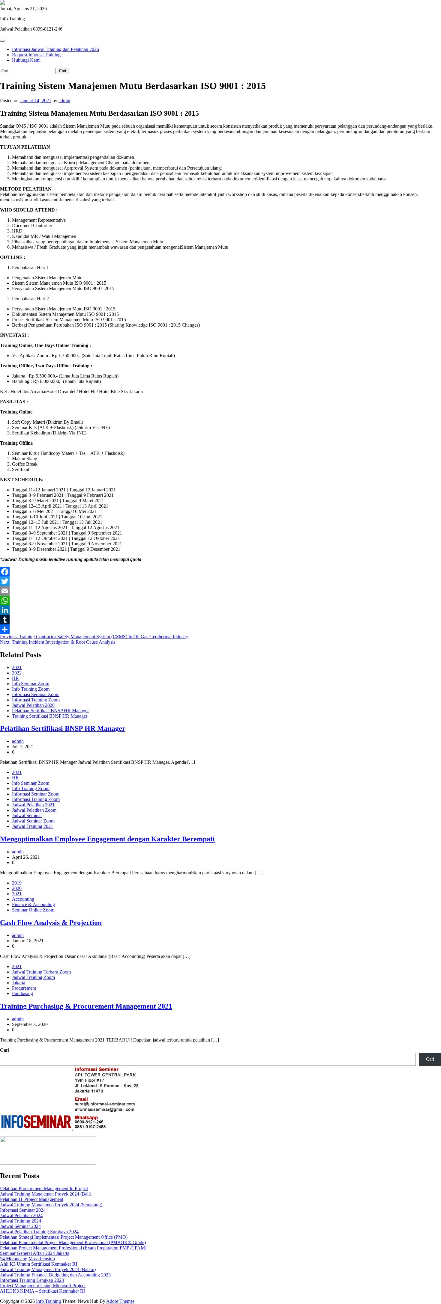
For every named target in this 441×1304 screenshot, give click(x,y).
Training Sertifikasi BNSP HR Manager (49, 716)
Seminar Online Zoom (33, 909)
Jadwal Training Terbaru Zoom (41, 971)
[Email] (220, 591)
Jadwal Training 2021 (32, 826)
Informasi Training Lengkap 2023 (32, 1280)
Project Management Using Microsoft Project (43, 1285)
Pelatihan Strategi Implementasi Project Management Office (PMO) (64, 1237)
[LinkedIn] (220, 610)
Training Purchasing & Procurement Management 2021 (86, 1006)
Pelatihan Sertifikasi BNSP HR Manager (50, 710)
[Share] (220, 629)
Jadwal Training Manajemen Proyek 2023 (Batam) (48, 1269)
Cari (4, 1050)
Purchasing (22, 993)
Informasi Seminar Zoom (35, 694)
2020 (17, 888)
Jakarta (18, 982)
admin (64, 100)
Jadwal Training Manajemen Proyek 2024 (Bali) (45, 1193)
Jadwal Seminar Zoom (33, 820)
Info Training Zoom (31, 689)
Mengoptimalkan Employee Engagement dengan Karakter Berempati (107, 839)
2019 (17, 882)
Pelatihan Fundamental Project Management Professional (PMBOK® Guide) (73, 1242)
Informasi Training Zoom (36, 699)
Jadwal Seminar (27, 815)
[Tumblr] (220, 619)
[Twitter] (220, 581)
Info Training (12, 18)
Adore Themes (120, 1301)
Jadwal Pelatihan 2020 (33, 705)
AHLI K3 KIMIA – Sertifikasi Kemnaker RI (42, 1291)
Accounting (23, 899)
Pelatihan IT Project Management (31, 1199)
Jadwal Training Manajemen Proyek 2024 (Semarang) (51, 1204)
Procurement (24, 988)
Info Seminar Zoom (30, 683)
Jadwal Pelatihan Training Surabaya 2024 (39, 1231)
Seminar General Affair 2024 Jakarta (34, 1253)
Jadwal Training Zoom (33, 977)
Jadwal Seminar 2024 (20, 1226)
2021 (17, 667)
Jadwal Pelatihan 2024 (21, 1215)
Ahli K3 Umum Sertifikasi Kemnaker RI (38, 1264)
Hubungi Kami (26, 60)
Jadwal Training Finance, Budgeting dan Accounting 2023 (55, 1274)
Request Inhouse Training (36, 54)
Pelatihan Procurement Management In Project (44, 1188)
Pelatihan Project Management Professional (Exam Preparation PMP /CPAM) (73, 1247)
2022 (17, 672)
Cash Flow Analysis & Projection (51, 922)
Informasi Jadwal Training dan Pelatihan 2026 (55, 49)
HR (15, 678)
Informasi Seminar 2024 (23, 1210)
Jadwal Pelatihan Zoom (34, 810)
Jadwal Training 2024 (20, 1220)
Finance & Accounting (33, 904)
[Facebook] (220, 571)
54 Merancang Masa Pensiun (27, 1258)
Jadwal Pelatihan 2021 (33, 804)
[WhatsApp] (220, 600)
